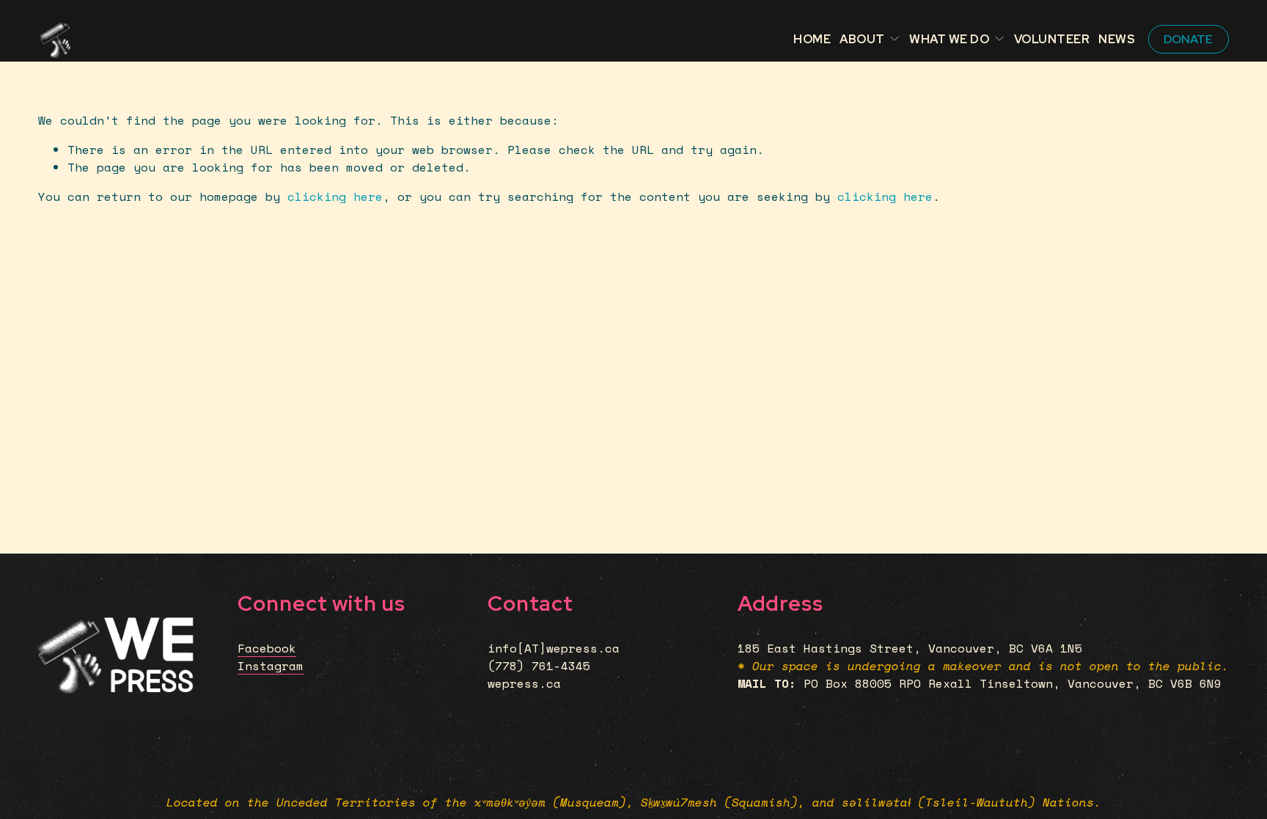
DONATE (1188, 39)
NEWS (1116, 39)
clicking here (335, 196)
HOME (812, 39)
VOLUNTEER (1052, 39)
